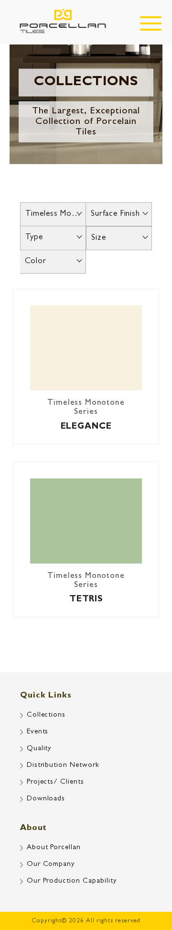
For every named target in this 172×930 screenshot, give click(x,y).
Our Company (51, 864)
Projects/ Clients (56, 782)
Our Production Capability (72, 881)
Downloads (46, 799)
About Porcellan (54, 848)
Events (38, 732)
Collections (46, 715)
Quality (39, 749)
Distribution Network (63, 765)
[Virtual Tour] (145, 882)
